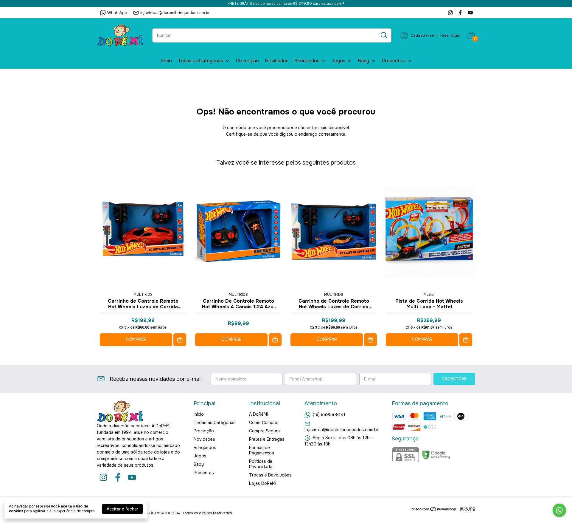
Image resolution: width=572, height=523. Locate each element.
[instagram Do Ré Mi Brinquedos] (450, 13)
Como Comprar (264, 422)
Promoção (247, 61)
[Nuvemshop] (434, 510)
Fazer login (450, 35)
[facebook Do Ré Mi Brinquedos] (460, 13)
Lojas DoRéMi (262, 483)
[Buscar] (383, 35)
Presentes (393, 61)
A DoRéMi (258, 414)
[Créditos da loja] (466, 509)
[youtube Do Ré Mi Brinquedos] (470, 13)
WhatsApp (117, 12)
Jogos (338, 61)
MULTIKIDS (143, 294)
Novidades (276, 61)
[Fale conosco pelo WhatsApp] (559, 510)
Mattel (429, 294)
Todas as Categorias (200, 61)
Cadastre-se (422, 35)
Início (166, 61)
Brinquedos (306, 61)
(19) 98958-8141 (329, 414)
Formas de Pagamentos (261, 450)
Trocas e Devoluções (270, 475)
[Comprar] (179, 339)
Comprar (136, 339)
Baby (363, 61)
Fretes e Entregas (267, 439)
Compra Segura (264, 431)
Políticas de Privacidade (260, 464)
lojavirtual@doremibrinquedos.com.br (175, 12)
